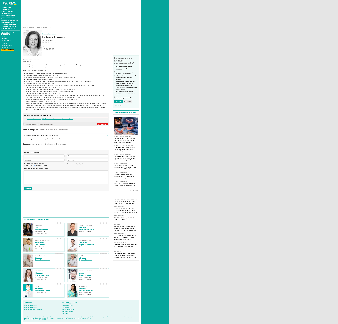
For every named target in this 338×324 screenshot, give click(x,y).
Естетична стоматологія (8, 28)
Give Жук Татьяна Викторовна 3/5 (79, 164)
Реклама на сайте (67, 305)
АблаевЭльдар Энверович (85, 274)
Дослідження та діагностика (9, 20)
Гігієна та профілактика (8, 16)
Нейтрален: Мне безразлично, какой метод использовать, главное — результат (126, 77)
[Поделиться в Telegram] (44, 49)
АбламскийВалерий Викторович (42, 289)
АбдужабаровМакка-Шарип (40, 244)
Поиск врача (5, 34)
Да (27, 165)
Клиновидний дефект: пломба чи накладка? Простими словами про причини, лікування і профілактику (125, 228)
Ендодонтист (52, 34)
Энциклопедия (6, 40)
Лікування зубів (6, 7)
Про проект (65, 313)
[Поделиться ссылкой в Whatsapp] (53, 49)
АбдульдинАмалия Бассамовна (42, 274)
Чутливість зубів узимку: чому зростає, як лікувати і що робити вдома (125, 245)
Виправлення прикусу (7, 22)
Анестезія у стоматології (8, 24)
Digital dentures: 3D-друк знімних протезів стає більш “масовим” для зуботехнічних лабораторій (124, 140)
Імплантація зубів (6, 13)
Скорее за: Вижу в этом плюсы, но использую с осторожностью (125, 72)
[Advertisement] (66, 12)
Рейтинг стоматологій (30, 305)
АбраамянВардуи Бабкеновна (86, 289)
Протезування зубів (7, 11)
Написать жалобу (102, 124)
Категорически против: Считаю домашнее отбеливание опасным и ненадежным (125, 93)
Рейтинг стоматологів (30, 307)
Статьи (4, 36)
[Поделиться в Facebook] (47, 49)
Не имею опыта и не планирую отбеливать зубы (124, 98)
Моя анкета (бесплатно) (30, 124)
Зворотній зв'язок (67, 311)
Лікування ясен (5, 9)
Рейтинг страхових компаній (33, 309)
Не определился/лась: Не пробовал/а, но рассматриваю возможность (126, 82)
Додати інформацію (68, 309)
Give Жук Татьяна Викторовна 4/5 (81, 164)
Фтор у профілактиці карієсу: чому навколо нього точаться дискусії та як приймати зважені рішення (125, 185)
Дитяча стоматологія (7, 18)
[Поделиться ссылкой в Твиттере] (50, 49)
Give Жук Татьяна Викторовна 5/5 (82, 164)
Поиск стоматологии (8, 32)
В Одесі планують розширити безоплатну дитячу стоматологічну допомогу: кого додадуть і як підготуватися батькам (124, 176)
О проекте (4, 43)
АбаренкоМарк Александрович (86, 228)
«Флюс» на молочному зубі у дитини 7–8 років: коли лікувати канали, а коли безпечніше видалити (125, 237)
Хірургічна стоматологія (8, 26)
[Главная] (10, 3)
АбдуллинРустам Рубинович (85, 259)
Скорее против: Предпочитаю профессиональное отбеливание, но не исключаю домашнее (126, 87)
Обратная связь (6, 47)
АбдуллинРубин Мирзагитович (42, 259)
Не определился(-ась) (41, 165)
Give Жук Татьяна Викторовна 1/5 (76, 164)
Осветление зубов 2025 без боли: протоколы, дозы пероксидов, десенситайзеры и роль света (124, 149)
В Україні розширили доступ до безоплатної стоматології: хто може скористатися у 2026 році (125, 167)
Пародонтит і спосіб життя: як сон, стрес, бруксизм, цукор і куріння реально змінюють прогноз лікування (125, 255)
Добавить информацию (8, 49)
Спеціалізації (66, 307)
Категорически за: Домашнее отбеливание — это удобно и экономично (124, 67)
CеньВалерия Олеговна (41, 228)
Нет (32, 165)
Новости (4, 38)
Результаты (127, 101)
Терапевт (44, 34)
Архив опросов (118, 105)
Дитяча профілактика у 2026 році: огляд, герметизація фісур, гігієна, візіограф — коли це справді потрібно (125, 210)
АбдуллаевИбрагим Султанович (86, 244)
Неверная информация (46, 124)
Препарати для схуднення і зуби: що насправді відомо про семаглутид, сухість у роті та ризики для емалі (125, 201)
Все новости (134, 191)
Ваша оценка (71, 164)
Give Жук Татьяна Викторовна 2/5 (78, 164)
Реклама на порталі (7, 45)
